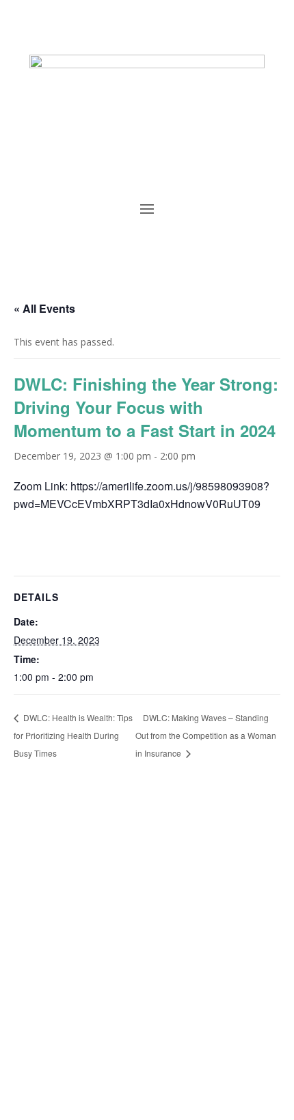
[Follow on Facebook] (92, 1049)
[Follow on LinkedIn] (120, 1049)
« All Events (44, 308)
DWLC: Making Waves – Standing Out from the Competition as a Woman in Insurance (205, 735)
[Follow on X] (202, 1049)
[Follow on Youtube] (147, 1049)
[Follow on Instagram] (174, 1049)
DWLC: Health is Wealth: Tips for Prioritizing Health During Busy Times (73, 735)
